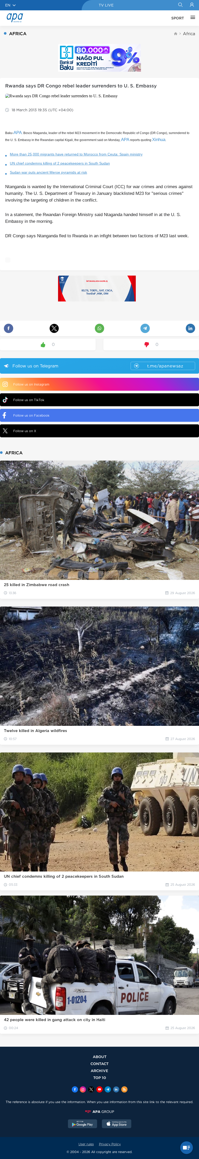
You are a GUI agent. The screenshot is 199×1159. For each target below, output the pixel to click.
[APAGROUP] (99, 1111)
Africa (189, 33)
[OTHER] (191, 18)
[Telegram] (108, 1090)
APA (17, 132)
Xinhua (158, 139)
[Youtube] (99, 1090)
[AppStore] (116, 1124)
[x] (91, 1090)
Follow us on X (24, 431)
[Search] (180, 5)
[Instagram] (83, 1090)
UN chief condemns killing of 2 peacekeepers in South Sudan (60, 163)
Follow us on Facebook (31, 415)
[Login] (192, 5)
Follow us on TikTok (28, 400)
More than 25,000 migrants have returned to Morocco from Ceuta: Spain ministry (76, 154)
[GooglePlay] (82, 1124)
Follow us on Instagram (31, 384)
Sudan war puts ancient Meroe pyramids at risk (48, 172)
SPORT (177, 18)
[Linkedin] (116, 1090)
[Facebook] (75, 1090)
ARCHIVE (99, 1070)
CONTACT (99, 1063)
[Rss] (124, 1090)
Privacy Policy (110, 1144)
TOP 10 (99, 1077)
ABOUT (99, 1056)
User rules (86, 1144)
